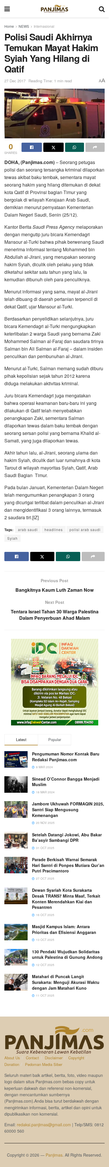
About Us (12, 1057)
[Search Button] (102, 8)
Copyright (76, 1057)
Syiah (12, 538)
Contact (32, 1057)
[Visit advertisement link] (54, 682)
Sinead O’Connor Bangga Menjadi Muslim (65, 782)
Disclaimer (53, 1057)
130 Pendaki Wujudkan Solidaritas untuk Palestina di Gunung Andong (67, 954)
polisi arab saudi (85, 529)
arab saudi (28, 529)
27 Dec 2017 (15, 80)
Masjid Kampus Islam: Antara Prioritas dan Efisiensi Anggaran (64, 929)
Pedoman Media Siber (43, 1064)
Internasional (44, 26)
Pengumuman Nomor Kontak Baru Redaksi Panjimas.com (65, 756)
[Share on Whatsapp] (74, 147)
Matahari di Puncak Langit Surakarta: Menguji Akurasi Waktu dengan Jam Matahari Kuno (65, 982)
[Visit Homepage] (54, 9)
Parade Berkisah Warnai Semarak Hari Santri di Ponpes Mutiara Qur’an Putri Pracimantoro (68, 865)
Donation (11, 1064)
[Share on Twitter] (53, 147)
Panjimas (54, 1155)
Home (9, 26)
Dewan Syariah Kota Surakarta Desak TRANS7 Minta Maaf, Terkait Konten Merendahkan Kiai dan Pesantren (66, 898)
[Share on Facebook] (32, 147)
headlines (53, 529)
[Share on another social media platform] (95, 147)
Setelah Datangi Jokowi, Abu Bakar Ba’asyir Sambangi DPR (67, 837)
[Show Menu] (7, 8)
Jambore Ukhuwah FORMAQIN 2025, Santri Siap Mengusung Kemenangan (68, 809)
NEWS (24, 26)
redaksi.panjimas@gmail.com (44, 1124)
